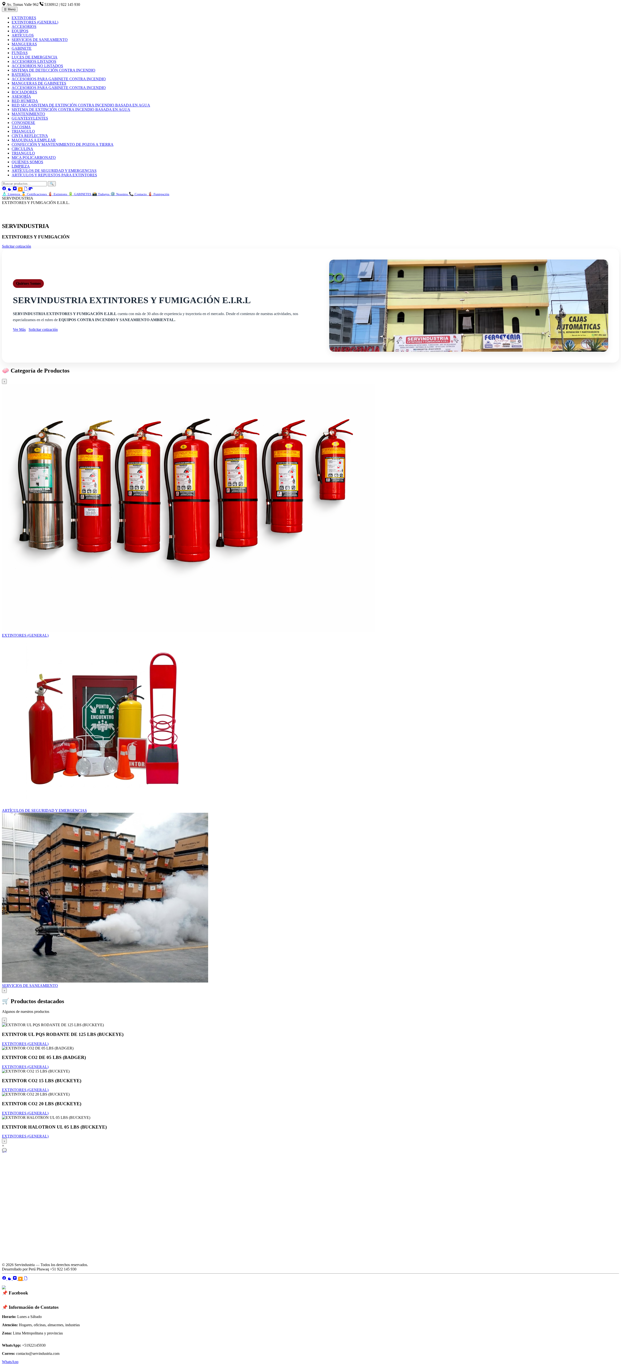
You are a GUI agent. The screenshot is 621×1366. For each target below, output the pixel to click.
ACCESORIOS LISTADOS (34, 61)
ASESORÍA (21, 96)
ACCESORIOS (24, 26)
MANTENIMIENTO (28, 114)
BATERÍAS (21, 75)
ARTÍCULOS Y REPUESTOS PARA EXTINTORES (54, 175)
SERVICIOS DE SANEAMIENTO (40, 40)
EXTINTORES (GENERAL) (35, 22)
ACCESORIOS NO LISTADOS (37, 66)
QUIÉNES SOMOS (27, 162)
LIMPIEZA (21, 166)
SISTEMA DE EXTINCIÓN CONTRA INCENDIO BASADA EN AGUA (71, 109)
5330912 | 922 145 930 (62, 4)
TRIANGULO (23, 131)
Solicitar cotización (16, 246)
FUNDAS (20, 53)
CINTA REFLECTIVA (30, 136)
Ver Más (19, 329)
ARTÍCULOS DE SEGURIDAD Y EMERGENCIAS (54, 171)
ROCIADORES (24, 92)
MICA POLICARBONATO (34, 157)
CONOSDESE (23, 123)
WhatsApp (10, 1362)
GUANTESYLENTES (30, 118)
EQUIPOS (20, 31)
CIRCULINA (22, 149)
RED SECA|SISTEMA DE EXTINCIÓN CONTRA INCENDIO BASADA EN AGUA (81, 105)
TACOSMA (21, 127)
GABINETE (22, 48)
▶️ (21, 189)
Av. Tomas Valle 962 (23, 4)
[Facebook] (4, 189)
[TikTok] (10, 189)
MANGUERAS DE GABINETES (39, 83)
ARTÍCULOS (23, 35)
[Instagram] (15, 189)
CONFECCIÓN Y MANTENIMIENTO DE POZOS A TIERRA (63, 144)
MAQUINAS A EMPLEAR (34, 140)
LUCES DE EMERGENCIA (34, 57)
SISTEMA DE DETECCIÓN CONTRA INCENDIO (53, 70)
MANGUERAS (24, 44)
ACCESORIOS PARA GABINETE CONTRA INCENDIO (59, 79)
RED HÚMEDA (25, 101)
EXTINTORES (24, 18)
